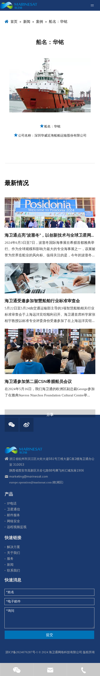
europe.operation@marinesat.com (30, 482)
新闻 (10, 564)
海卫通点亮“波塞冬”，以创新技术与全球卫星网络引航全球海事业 (50, 235)
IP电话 (12, 503)
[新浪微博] (26, 425)
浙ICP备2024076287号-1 (21, 652)
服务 (10, 558)
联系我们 (13, 570)
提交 (49, 635)
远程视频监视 (17, 527)
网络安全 (13, 521)
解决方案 (13, 547)
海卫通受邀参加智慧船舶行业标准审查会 (42, 300)
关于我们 (13, 553)
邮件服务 (13, 515)
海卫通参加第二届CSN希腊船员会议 (38, 381)
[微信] (12, 425)
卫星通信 (13, 509)
